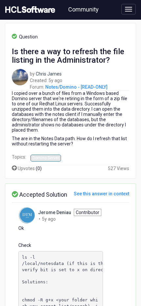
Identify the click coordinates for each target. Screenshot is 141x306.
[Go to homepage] (29, 10)
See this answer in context (101, 193)
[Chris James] (20, 76)
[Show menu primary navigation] (128, 9)
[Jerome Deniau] (26, 215)
